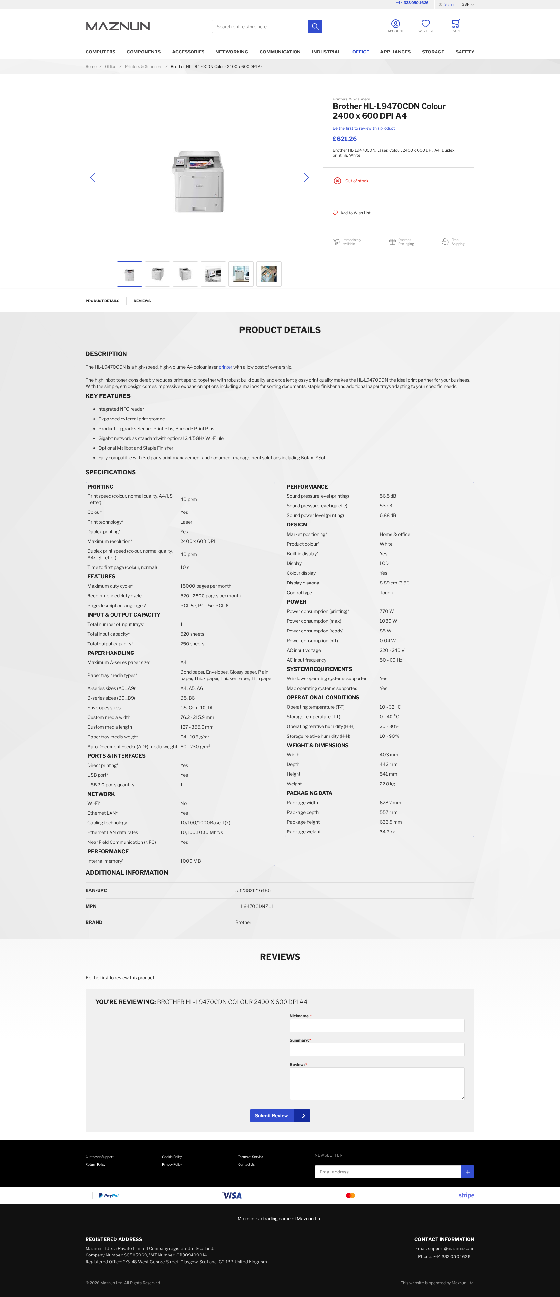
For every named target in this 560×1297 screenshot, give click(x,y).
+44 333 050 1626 (412, 2)
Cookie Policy (172, 1157)
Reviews (142, 301)
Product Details (102, 301)
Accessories (188, 51)
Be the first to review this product (364, 128)
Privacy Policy (172, 1164)
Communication (280, 51)
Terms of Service (250, 1157)
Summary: (299, 1040)
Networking (232, 51)
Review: (297, 1064)
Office (360, 51)
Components (144, 51)
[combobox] (267, 26)
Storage (433, 51)
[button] (468, 4)
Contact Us (246, 1164)
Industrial (326, 51)
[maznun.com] (118, 26)
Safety (465, 51)
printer (225, 367)
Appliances (395, 51)
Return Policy (95, 1164)
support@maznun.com (450, 1248)
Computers (100, 51)
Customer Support (100, 1157)
